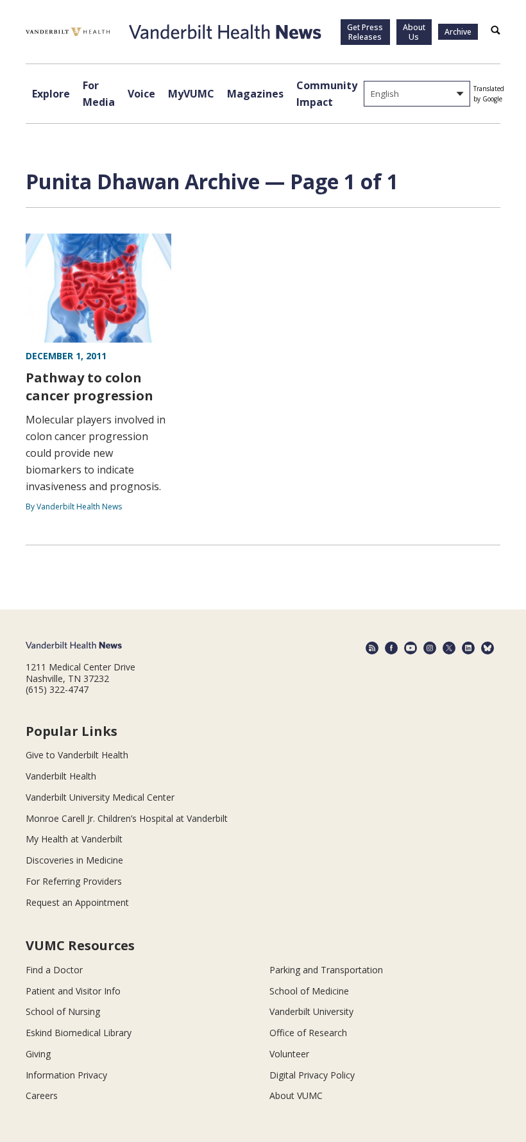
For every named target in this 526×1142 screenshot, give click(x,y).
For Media (99, 93)
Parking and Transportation (326, 970)
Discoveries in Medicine (74, 860)
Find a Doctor (54, 970)
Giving (38, 1054)
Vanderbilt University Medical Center (100, 797)
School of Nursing (63, 1011)
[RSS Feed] (372, 648)
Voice (141, 94)
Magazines (255, 94)
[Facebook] (391, 648)
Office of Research (308, 1033)
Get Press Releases (365, 32)
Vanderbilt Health (61, 776)
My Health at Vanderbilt (74, 839)
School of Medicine (309, 991)
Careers (42, 1095)
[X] (449, 648)
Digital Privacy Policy (312, 1075)
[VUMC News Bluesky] (487, 648)
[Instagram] (429, 648)
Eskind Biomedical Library (79, 1033)
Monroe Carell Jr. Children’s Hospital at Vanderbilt (127, 818)
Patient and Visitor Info (73, 991)
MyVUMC (191, 94)
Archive (458, 31)
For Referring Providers (74, 881)
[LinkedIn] (468, 648)
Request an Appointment (77, 902)
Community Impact (326, 93)
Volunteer (289, 1054)
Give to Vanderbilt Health (77, 755)
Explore (51, 94)
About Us (414, 32)
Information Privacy (66, 1075)
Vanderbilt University (311, 1011)
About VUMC (296, 1095)
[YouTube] (410, 648)
